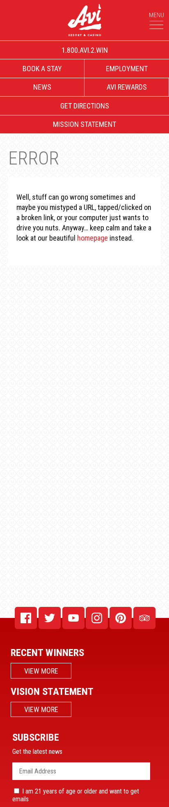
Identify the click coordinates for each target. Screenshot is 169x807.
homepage (92, 238)
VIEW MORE (41, 671)
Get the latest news (37, 751)
